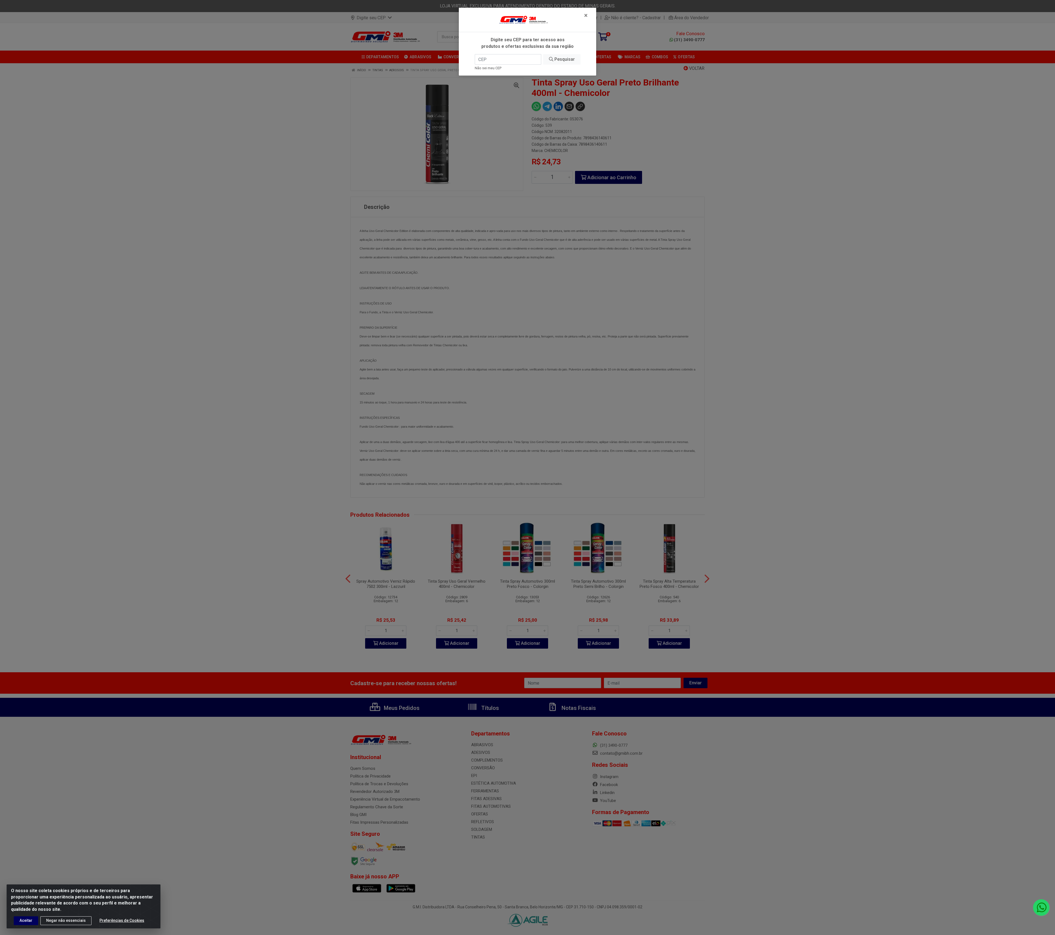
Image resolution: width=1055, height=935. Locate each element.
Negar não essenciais (66, 920)
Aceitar (26, 920)
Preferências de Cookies (121, 920)
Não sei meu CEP (488, 68)
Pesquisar (564, 59)
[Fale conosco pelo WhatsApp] (1041, 907)
